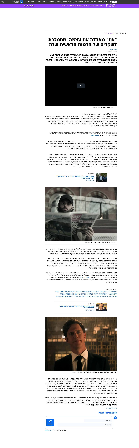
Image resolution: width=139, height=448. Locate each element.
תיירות (59, 2)
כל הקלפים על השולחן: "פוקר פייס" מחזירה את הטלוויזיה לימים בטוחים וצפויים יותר (86, 296)
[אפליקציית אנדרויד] (33, 5)
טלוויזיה (102, 5)
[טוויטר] (27, 5)
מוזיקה (91, 5)
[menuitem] (105, 2)
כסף (76, 2)
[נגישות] (2, 2)
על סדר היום (79, 5)
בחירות (93, 2)
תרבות (87, 2)
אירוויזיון (96, 5)
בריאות (65, 2)
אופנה (44, 2)
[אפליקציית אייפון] (30, 5)
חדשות (106, 2)
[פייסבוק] (25, 5)
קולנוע (86, 5)
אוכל (71, 2)
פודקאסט (72, 5)
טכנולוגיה (51, 2)
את (116, 408)
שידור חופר (94, 135)
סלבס (81, 2)
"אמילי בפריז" (84, 277)
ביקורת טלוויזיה (110, 408)
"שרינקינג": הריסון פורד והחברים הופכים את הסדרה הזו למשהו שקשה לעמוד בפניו (86, 292)
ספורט (100, 2)
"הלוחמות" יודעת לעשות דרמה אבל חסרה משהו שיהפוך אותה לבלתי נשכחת (88, 294)
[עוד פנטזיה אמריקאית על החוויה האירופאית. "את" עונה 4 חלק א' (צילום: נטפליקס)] (81, 345)
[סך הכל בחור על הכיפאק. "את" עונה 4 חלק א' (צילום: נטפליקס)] (81, 215)
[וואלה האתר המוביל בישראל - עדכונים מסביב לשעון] (113, 2)
